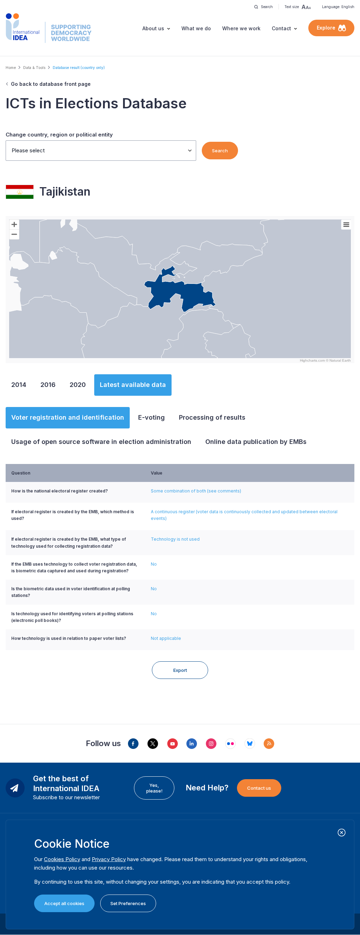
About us (153, 28)
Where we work (241, 28)
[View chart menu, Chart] (346, 225)
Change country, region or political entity (59, 134)
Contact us (259, 788)
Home (11, 67)
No (154, 564)
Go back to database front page (51, 84)
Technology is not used (175, 539)
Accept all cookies (64, 903)
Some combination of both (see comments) (196, 491)
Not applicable (166, 638)
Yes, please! (154, 788)
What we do (196, 28)
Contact (281, 28)
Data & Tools (34, 67)
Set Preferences (128, 903)
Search (220, 150)
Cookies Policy (62, 859)
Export (180, 670)
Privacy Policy (109, 859)
